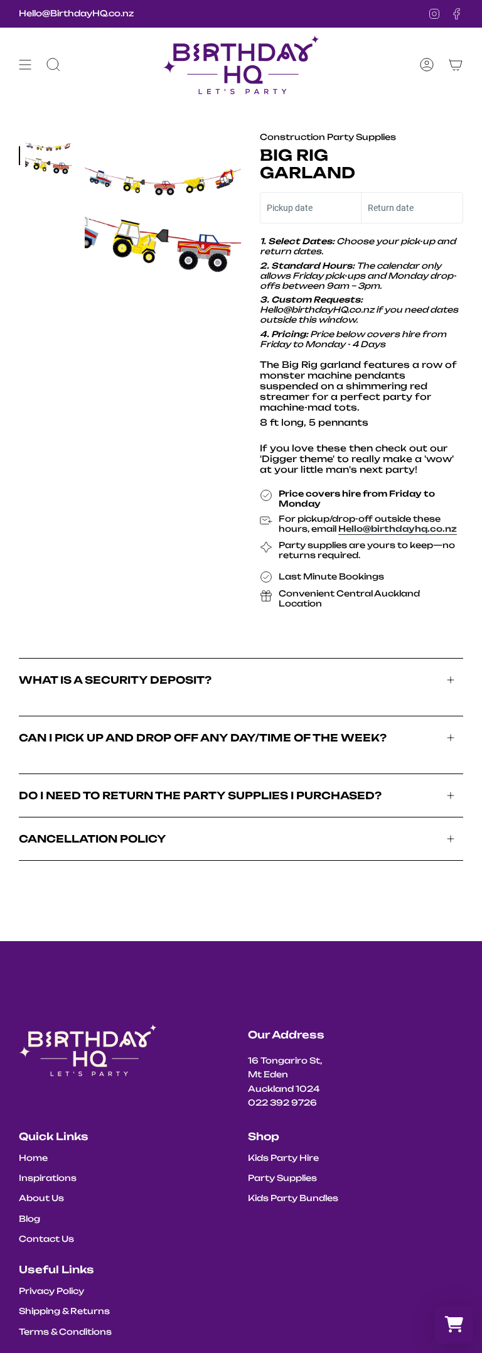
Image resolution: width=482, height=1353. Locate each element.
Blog (29, 1219)
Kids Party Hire (283, 1158)
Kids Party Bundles (293, 1198)
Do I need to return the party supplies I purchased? (200, 795)
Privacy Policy (51, 1291)
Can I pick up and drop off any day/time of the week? (203, 737)
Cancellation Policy (92, 839)
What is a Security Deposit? (115, 680)
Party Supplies (282, 1178)
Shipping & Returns (64, 1311)
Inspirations (48, 1178)
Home (33, 1158)
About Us (41, 1198)
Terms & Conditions (65, 1332)
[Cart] (455, 64)
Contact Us (46, 1239)
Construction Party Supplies (328, 137)
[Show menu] (25, 64)
